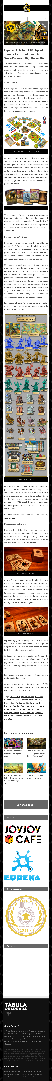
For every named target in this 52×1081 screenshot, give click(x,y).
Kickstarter (37, 715)
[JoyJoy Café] (22, 843)
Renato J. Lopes (29, 1058)
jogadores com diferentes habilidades (20, 1056)
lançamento (16, 1058)
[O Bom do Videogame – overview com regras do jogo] (13, 748)
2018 (17, 696)
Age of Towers (27, 696)
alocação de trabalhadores (16, 1049)
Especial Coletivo (12, 706)
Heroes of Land (27, 712)
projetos (8, 719)
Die (27, 703)
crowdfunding (35, 699)
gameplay (34, 1054)
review (37, 1058)
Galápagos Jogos (25, 1054)
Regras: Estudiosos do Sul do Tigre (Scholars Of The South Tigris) (36, 753)
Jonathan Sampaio (22, 715)
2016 (6, 1049)
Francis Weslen (15, 1054)
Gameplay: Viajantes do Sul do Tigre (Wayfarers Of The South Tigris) (13, 778)
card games (22, 699)
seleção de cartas (19, 1060)
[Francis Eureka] (22, 880)
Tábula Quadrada (31, 1060)
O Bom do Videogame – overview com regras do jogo (13, 753)
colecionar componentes (33, 1049)
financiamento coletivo (31, 706)
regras (22, 1058)
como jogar (20, 1052)
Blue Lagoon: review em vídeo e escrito (35, 776)
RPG (12, 1060)
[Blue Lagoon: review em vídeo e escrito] (36, 773)
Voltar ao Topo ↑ (26, 805)
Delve (7, 703)
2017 (12, 696)
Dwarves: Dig (36, 703)
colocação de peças (10, 1052)
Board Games (10, 699)
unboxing (40, 1060)
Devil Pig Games (17, 703)
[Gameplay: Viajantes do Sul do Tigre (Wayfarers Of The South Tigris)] (13, 773)
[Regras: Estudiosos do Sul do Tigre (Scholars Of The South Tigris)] (36, 748)
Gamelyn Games (11, 712)
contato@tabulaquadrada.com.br (28, 1077)
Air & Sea (39, 696)
